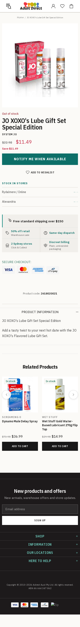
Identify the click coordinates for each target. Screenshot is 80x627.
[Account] (53, 6)
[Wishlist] (62, 6)
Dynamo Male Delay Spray (20, 421)
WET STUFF (50, 417)
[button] (8, 6)
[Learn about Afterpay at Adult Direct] (52, 270)
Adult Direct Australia (31, 5)
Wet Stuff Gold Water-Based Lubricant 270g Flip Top (60, 425)
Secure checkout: (16, 262)
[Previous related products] (6, 394)
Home (20, 17)
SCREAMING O (11, 417)
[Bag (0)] (71, 6)
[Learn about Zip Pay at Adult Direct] (54, 606)
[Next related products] (73, 394)
